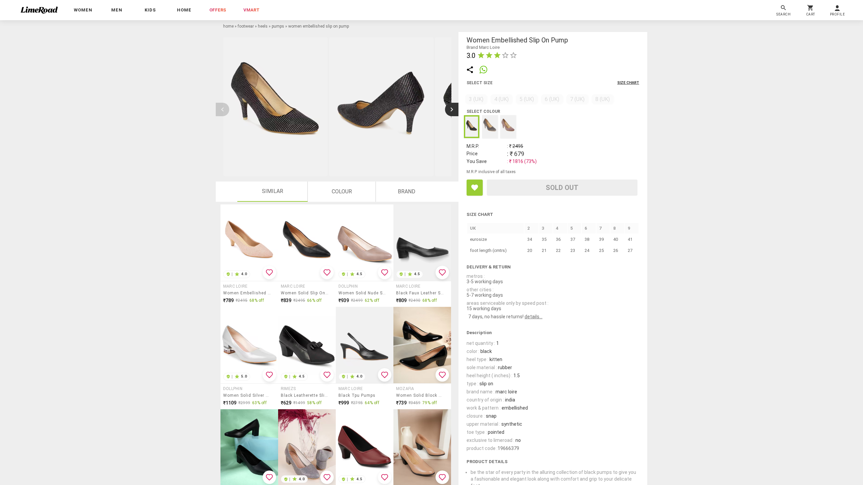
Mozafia (405, 388)
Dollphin (348, 286)
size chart (628, 82)
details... (533, 316)
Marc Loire (235, 286)
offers (217, 9)
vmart (251, 9)
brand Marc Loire (483, 47)
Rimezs (288, 388)
